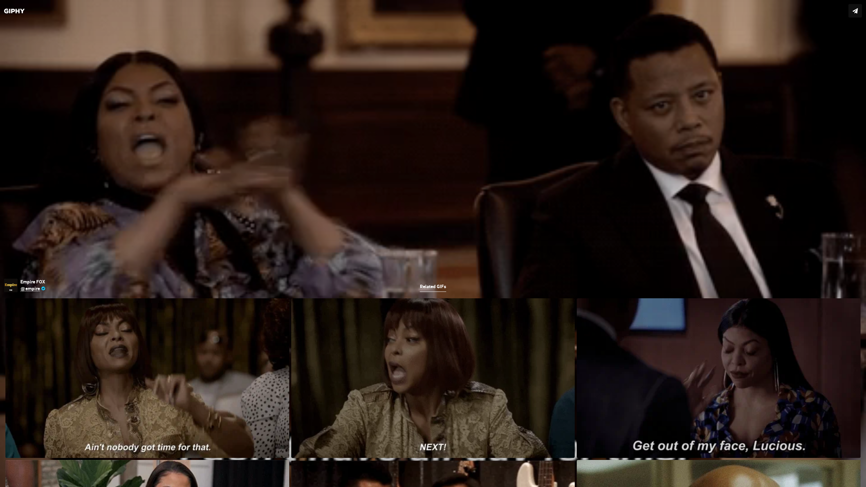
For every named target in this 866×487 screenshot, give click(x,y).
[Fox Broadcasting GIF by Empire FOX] (433, 243)
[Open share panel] (855, 11)
